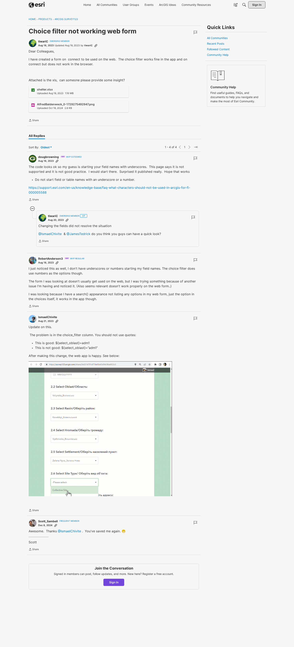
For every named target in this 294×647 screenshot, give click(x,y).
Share (34, 121)
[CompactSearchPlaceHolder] (244, 4)
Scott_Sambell (48, 521)
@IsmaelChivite (50, 234)
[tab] (36, 135)
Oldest (45, 147)
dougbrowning (48, 157)
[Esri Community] (37, 5)
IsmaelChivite (47, 317)
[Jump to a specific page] (196, 147)
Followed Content (218, 49)
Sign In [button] (114, 582)
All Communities (217, 38)
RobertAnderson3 (50, 258)
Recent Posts (215, 43)
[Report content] (195, 32)
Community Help (218, 54)
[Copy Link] (95, 45)
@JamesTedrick (78, 234)
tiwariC (43, 41)
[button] (100, 428)
